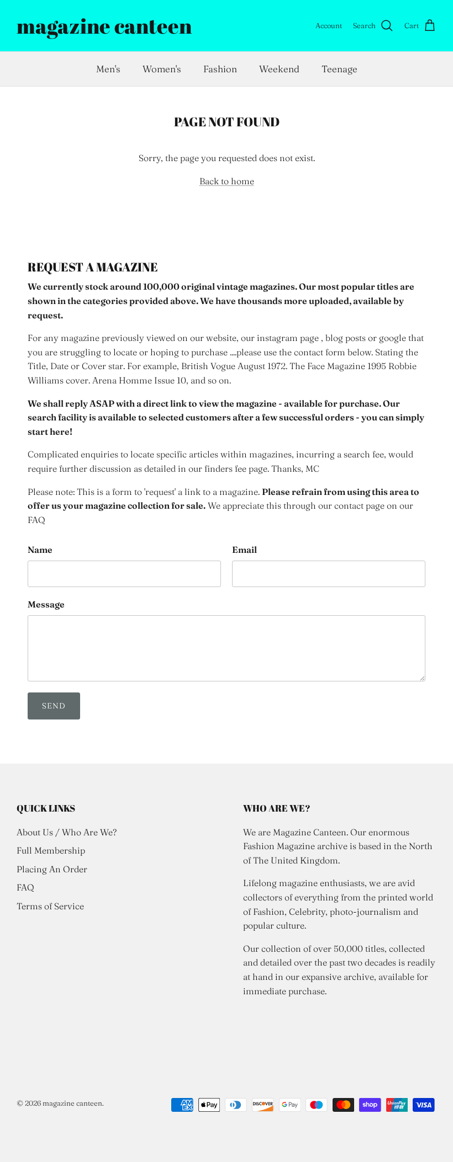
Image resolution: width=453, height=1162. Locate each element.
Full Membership (51, 850)
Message (46, 604)
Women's (162, 68)
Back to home (226, 180)
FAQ (25, 887)
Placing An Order (52, 869)
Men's (108, 68)
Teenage (339, 68)
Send (54, 706)
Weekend (279, 68)
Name (40, 549)
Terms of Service (50, 906)
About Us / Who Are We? (67, 832)
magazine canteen (72, 1103)
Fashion (220, 68)
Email (244, 549)
